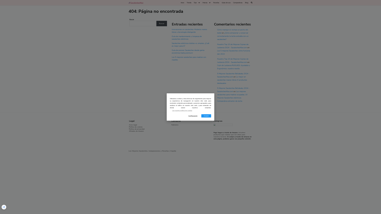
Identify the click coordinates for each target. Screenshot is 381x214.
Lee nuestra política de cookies (182, 111)
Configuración (192, 116)
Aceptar (206, 116)
